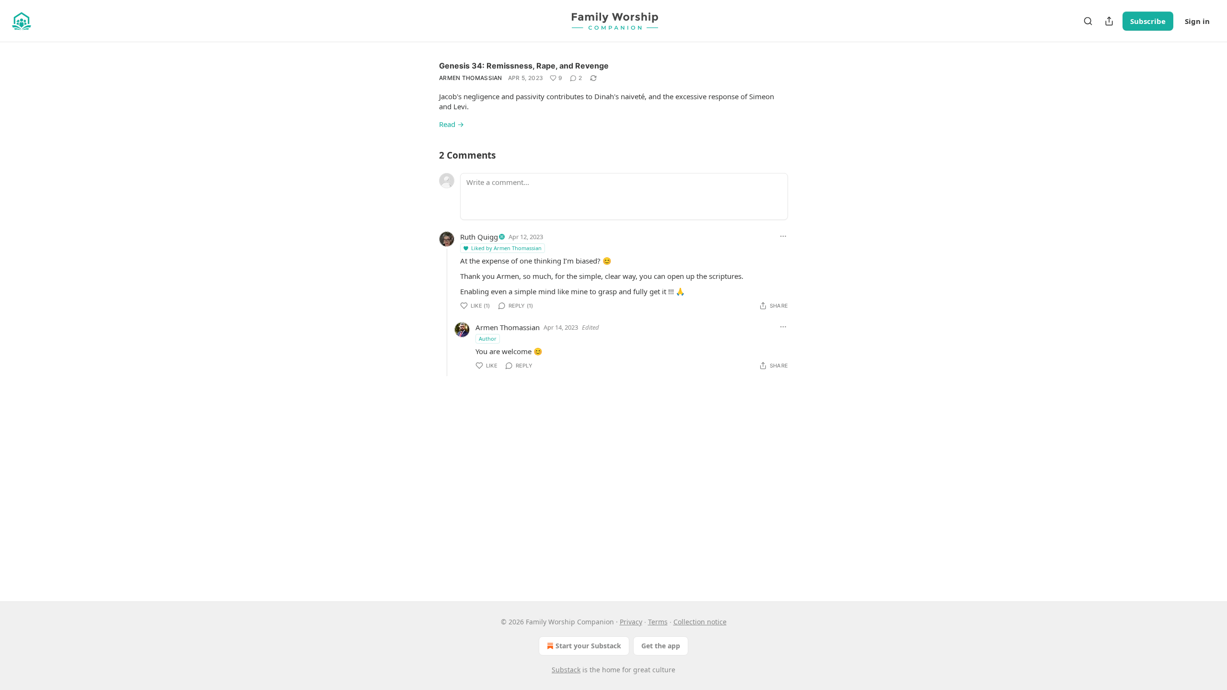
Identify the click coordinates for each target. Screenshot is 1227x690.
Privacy (631, 621)
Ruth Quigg (479, 237)
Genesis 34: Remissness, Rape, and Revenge (524, 65)
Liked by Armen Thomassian (506, 248)
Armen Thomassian (470, 77)
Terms (658, 621)
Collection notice (700, 621)
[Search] (1088, 21)
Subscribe (1148, 21)
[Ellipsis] (783, 236)
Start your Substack (588, 645)
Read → (451, 124)
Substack (566, 669)
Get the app (660, 645)
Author (488, 338)
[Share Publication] (1109, 21)
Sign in (1197, 21)
